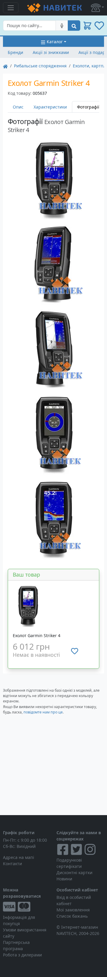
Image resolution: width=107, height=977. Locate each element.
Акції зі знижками (51, 52)
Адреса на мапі (18, 857)
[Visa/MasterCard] (27, 906)
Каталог (55, 41)
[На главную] (5, 66)
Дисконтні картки (74, 872)
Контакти (12, 863)
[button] (97, 8)
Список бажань (72, 916)
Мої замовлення (73, 910)
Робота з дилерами (22, 955)
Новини (64, 879)
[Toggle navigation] (10, 7)
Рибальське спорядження (40, 66)
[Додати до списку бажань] (74, 651)
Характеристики (50, 107)
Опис (18, 107)
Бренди (15, 52)
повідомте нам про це (43, 712)
